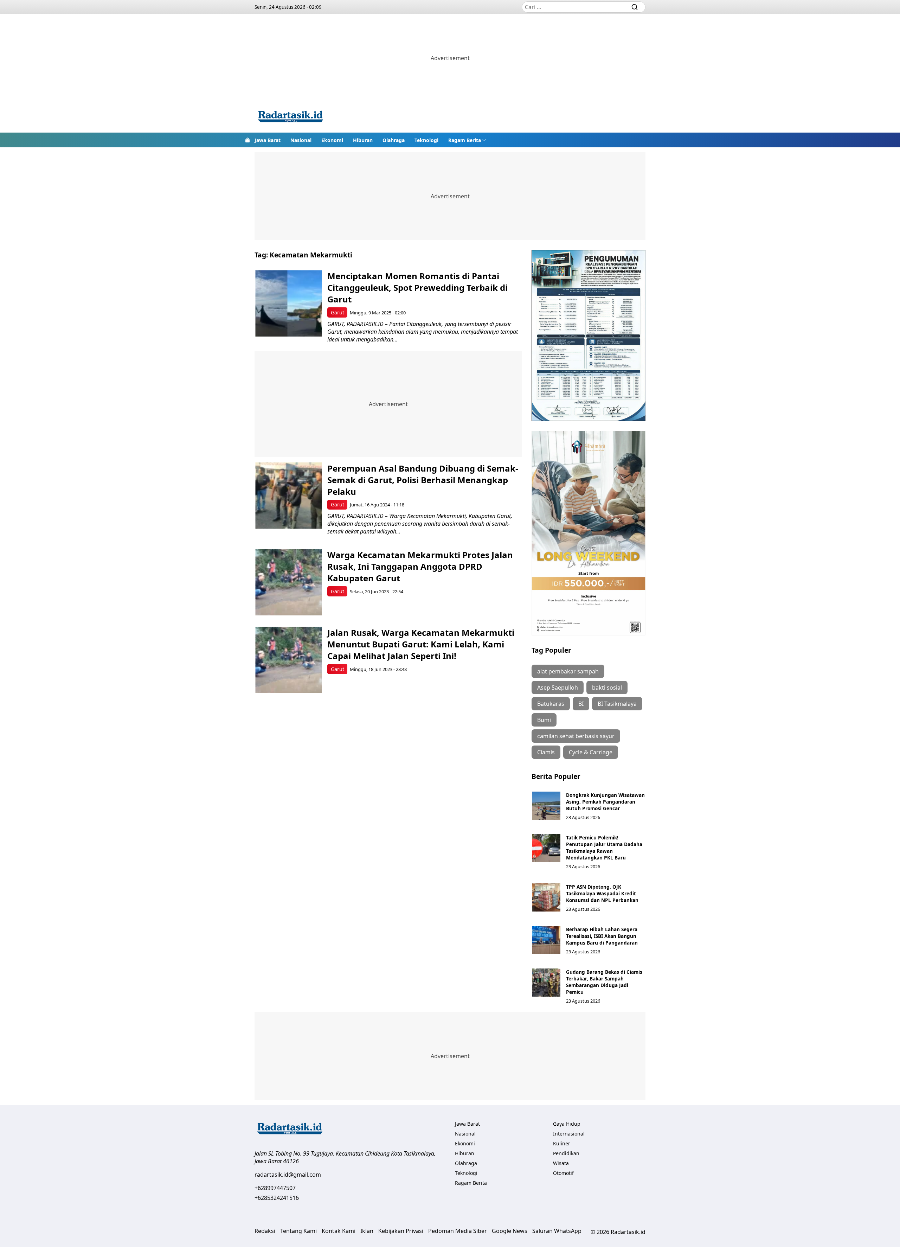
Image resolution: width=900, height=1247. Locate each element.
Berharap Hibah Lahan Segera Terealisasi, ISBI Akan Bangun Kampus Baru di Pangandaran (602, 936)
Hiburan (363, 140)
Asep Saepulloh (557, 687)
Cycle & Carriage (590, 752)
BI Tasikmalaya (617, 704)
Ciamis (546, 752)
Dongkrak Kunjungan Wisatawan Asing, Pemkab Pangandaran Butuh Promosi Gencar (605, 802)
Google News (509, 1231)
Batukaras (550, 704)
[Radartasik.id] (290, 117)
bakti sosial (607, 687)
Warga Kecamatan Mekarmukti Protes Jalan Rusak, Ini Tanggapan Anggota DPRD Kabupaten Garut (420, 566)
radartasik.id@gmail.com (288, 1174)
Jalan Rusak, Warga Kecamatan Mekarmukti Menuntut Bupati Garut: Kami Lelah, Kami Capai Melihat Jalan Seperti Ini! (420, 644)
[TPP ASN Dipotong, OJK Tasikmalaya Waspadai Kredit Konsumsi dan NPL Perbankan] (546, 897)
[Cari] (635, 7)
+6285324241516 (277, 1198)
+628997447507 (275, 1188)
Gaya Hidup (566, 1123)
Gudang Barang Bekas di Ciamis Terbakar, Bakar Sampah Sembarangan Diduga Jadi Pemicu (604, 981)
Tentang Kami (298, 1231)
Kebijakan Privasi (400, 1231)
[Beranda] (247, 140)
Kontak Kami (338, 1231)
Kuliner (561, 1143)
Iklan (366, 1231)
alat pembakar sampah (568, 671)
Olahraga (393, 140)
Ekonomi (332, 140)
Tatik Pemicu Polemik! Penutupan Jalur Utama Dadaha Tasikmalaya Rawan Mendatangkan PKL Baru (604, 847)
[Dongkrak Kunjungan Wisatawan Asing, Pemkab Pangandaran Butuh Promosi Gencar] (546, 806)
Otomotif (563, 1173)
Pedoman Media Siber (457, 1231)
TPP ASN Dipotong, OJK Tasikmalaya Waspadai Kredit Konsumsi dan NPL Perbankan (602, 893)
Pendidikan (566, 1153)
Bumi (544, 720)
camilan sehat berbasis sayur (576, 736)
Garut (337, 312)
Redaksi (265, 1231)
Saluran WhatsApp (556, 1231)
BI (581, 704)
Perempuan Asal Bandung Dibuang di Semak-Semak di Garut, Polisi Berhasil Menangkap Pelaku (422, 479)
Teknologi (426, 140)
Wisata (561, 1163)
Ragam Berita (464, 140)
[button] (467, 140)
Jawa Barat (268, 140)
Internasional (569, 1133)
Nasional (300, 140)
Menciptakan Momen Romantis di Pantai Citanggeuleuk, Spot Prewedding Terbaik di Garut (417, 287)
